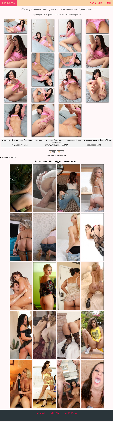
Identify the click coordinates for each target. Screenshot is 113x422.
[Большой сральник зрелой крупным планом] (92, 286)
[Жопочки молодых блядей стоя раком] (44, 335)
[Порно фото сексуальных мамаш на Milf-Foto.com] (44, 384)
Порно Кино (96, 3)
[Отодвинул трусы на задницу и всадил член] (44, 188)
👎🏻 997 (61, 152)
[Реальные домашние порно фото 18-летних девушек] (92, 335)
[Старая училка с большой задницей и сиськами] (68, 286)
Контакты (54, 413)
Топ (109, 3)
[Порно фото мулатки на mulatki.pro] (68, 384)
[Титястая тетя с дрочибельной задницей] (21, 237)
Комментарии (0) (9, 157)
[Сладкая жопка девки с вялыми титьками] (68, 237)
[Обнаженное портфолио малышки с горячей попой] (92, 237)
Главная (41, 413)
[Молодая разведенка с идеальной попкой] (92, 188)
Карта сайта (71, 413)
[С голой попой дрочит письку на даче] (21, 188)
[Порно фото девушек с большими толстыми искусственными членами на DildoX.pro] (21, 384)
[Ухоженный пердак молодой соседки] (44, 237)
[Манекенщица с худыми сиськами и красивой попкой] (44, 286)
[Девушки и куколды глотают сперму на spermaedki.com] (92, 384)
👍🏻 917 (52, 152)
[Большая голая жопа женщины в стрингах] (21, 335)
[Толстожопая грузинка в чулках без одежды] (68, 335)
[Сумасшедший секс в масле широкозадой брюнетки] (21, 286)
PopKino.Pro (8, 3)
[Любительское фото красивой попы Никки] (68, 188)
